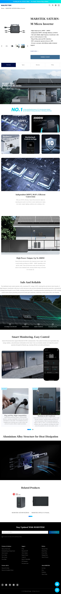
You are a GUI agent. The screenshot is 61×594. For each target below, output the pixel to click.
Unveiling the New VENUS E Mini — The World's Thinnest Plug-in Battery (30, 1)
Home (2, 8)
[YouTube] (10, 585)
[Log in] (53, 5)
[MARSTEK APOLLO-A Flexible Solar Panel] (40, 501)
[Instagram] (6, 585)
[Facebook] (2, 585)
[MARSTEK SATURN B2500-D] (20, 501)
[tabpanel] (20, 503)
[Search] (50, 5)
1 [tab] (30, 516)
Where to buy (45, 57)
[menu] (59, 5)
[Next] (27, 46)
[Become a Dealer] (57, 584)
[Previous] (1, 46)
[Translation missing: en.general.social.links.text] (13, 585)
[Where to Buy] (57, 590)
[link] (30, 109)
